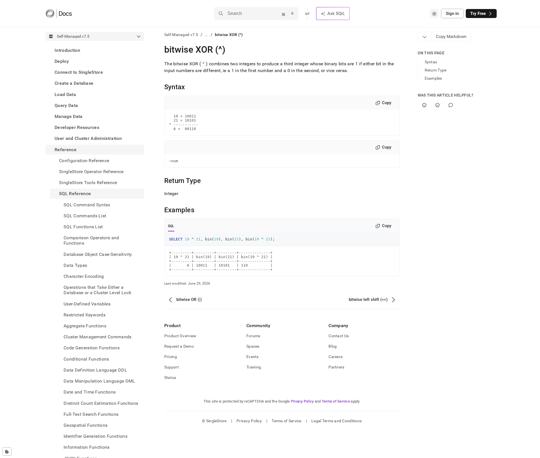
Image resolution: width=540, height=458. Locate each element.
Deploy (62, 61)
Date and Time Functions (90, 392)
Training (253, 367)
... (206, 34)
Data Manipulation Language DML (99, 381)
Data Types (75, 265)
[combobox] (434, 13)
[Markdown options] (424, 36)
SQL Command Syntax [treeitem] (87, 204)
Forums (253, 336)
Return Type (436, 70)
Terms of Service (336, 401)
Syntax (431, 62)
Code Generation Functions (92, 348)
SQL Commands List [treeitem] (85, 215)
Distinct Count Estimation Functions (101, 403)
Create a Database (74, 83)
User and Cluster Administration (88, 138)
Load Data (65, 94)
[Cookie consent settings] (7, 451)
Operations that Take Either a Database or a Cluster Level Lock (97, 290)
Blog (332, 346)
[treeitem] (95, 50)
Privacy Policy (302, 401)
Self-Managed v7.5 (181, 34)
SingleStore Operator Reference (91, 171)
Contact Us (338, 336)
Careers (335, 356)
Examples (433, 78)
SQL (171, 226)
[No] (437, 105)
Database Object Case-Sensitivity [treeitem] (98, 254)
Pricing (170, 356)
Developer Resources (77, 127)
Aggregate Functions (85, 326)
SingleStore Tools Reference (88, 182)
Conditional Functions (86, 359)
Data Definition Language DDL (95, 370)
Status (170, 377)
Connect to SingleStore (79, 72)
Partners (336, 367)
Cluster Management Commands (98, 336)
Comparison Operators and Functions (91, 240)
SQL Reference (75, 193)
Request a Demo (179, 346)
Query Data (66, 105)
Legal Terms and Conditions (336, 421)
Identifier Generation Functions (95, 436)
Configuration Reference (84, 160)
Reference (65, 149)
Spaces (253, 346)
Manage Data (69, 116)
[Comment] (450, 105)
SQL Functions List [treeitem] (83, 226)
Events (252, 356)
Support (171, 367)
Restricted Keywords (84, 315)
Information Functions (87, 447)
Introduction (67, 50)
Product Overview (180, 336)
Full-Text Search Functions (91, 414)
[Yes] (424, 105)
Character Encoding (84, 276)
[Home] (59, 13)
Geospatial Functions (85, 425)
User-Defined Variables (87, 304)
